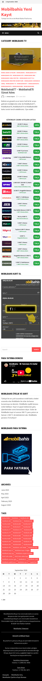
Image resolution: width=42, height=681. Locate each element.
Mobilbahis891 (17, 541)
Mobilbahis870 (27, 524)
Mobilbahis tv (11, 84)
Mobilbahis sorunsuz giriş (9, 559)
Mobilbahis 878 (6, 75)
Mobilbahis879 (6, 86)
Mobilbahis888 (6, 539)
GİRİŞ (37, 125)
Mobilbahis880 (18, 86)
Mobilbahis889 (17, 539)
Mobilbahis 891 (28, 541)
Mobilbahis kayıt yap (8, 553)
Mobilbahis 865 (28, 521)
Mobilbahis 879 (18, 75)
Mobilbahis (21, 73)
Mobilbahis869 (17, 524)
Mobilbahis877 (22, 84)
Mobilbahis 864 (17, 521)
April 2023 (5, 497)
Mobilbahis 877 (31, 73)
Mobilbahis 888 (27, 536)
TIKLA (36, 132)
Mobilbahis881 (29, 86)
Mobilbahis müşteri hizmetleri (12, 81)
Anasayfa (6, 675)
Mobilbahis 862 (24, 518)
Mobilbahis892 (17, 544)
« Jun (3, 599)
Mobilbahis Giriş (17, 675)
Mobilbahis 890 (6, 541)
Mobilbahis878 (33, 84)
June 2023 (5, 490)
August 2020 (6, 505)
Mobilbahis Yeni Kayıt (16, 11)
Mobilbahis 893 (6, 547)
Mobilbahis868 (6, 524)
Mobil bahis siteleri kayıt (21, 556)
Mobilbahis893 (28, 544)
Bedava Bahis (6, 518)
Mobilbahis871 (6, 527)
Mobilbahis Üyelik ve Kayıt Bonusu (14, 677)
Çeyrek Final (33, 562)
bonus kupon (11, 96)
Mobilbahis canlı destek (10, 78)
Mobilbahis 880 (29, 75)
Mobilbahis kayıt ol (27, 78)
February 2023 (6, 501)
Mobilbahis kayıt (32, 547)
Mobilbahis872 (17, 527)
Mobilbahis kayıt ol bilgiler (22, 550)
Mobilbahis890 (27, 539)
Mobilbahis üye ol (23, 562)
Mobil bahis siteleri (8, 73)
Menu (6, 33)
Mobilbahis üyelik (33, 559)
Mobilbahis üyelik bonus (9, 562)
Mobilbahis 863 (6, 521)
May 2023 (4, 494)
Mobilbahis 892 (6, 544)
